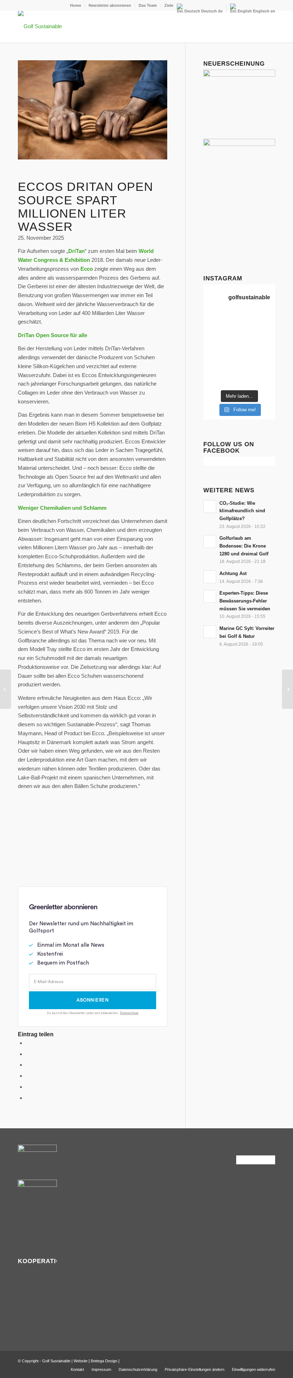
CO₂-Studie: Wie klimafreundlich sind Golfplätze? (242, 510)
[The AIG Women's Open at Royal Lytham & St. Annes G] (230, 331)
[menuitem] (75, 5)
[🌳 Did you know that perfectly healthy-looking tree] (249, 319)
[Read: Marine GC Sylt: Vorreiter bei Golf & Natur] (209, 631)
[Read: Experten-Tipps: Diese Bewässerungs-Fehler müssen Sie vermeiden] (209, 596)
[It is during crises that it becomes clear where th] (211, 331)
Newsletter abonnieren (110, 5)
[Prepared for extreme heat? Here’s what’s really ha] (230, 355)
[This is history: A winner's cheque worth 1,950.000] (211, 355)
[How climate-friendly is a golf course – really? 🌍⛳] (211, 319)
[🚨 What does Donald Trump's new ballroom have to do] (267, 380)
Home (75, 5)
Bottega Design (104, 1361)
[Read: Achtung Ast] (209, 576)
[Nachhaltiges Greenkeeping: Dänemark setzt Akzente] (5, 689)
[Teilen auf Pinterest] (28, 1076)
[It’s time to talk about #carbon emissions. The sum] (230, 319)
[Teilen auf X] (28, 1054)
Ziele (168, 5)
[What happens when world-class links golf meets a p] (249, 355)
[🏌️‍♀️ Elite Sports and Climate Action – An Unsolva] (230, 367)
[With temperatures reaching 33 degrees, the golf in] (267, 331)
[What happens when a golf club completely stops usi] (249, 380)
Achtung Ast (233, 573)
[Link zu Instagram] (269, 1360)
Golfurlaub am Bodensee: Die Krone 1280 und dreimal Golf (243, 545)
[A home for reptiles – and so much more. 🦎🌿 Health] (249, 331)
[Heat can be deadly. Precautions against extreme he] (267, 319)
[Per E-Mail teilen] (28, 1098)
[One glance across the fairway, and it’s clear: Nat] (211, 380)
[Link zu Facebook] (259, 1360)
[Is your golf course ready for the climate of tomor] (267, 355)
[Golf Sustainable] (40, 26)
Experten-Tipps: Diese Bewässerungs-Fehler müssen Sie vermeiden (244, 600)
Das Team (148, 5)
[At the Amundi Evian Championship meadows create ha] (267, 343)
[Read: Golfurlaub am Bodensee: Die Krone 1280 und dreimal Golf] (209, 541)
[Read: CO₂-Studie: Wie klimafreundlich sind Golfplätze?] (209, 506)
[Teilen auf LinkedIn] (28, 1087)
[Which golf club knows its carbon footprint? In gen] (249, 367)
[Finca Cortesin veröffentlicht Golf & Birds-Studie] (287, 689)
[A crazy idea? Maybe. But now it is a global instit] (211, 343)
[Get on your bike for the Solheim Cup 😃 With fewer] (211, 367)
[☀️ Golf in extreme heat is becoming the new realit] (267, 367)
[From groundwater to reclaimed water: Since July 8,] (249, 343)
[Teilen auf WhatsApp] (28, 1065)
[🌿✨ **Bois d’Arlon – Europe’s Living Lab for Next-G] (230, 380)
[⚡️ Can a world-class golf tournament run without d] (230, 343)
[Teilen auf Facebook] (28, 1043)
